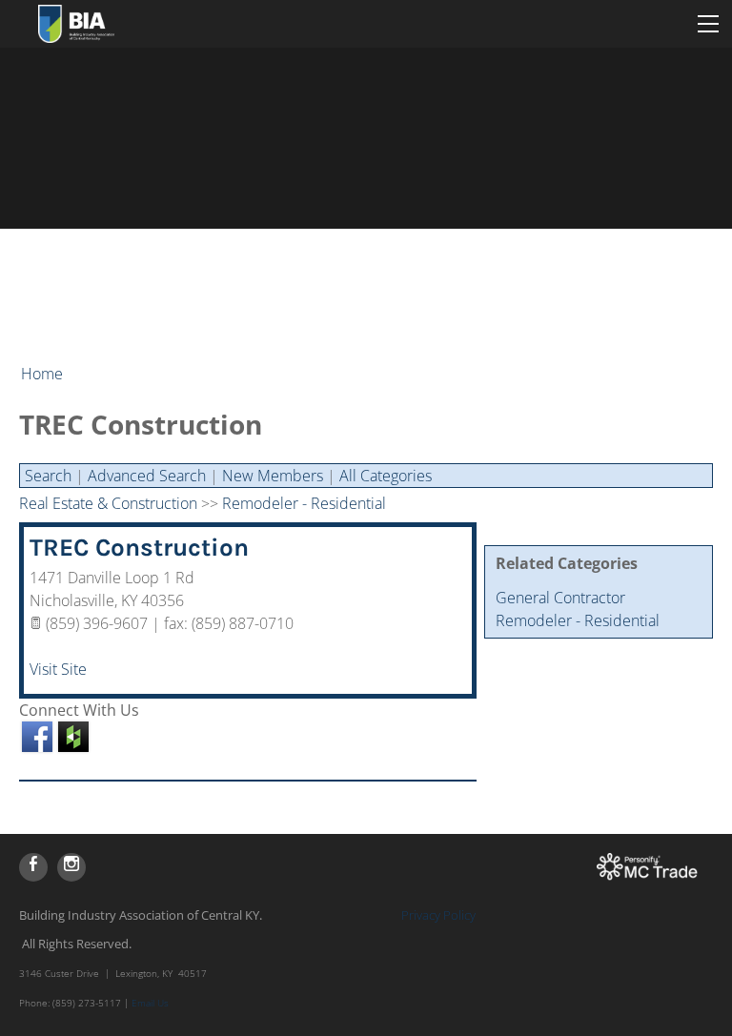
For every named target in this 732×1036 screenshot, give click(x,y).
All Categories (385, 475)
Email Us (150, 1002)
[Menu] (708, 24)
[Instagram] (71, 867)
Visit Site (58, 669)
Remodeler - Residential (578, 620)
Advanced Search (147, 475)
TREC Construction (139, 547)
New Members (272, 475)
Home (42, 373)
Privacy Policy (438, 915)
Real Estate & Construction (108, 503)
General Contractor (560, 597)
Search (48, 475)
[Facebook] (33, 867)
